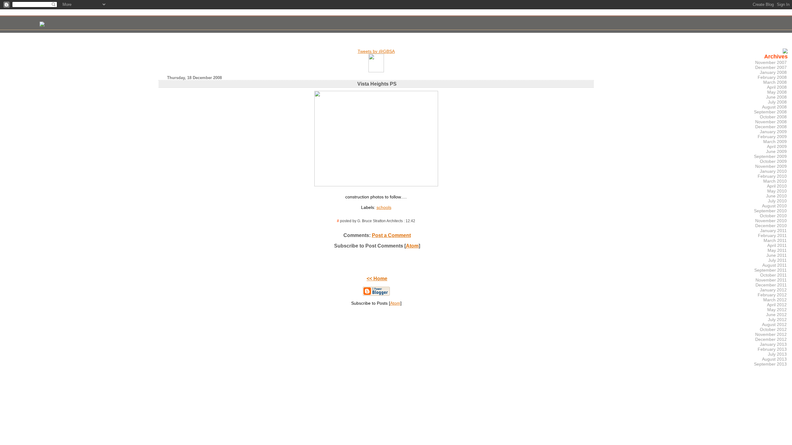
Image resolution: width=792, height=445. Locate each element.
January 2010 (773, 171)
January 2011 (773, 230)
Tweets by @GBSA (376, 51)
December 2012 (771, 339)
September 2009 (770, 156)
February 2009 (772, 136)
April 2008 (777, 87)
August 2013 (774, 359)
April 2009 (777, 146)
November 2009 (771, 166)
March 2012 (775, 299)
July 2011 (777, 260)
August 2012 (774, 324)
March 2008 (775, 82)
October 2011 (773, 275)
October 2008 (773, 116)
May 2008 (777, 92)
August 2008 (774, 106)
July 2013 (777, 354)
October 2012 (773, 329)
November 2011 (771, 280)
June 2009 (776, 151)
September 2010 (770, 210)
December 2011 (771, 284)
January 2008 (773, 72)
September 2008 (770, 111)
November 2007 (771, 62)
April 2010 (777, 186)
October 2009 (773, 161)
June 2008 (776, 97)
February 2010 (772, 176)
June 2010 (776, 195)
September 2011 (770, 270)
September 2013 (770, 364)
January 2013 (773, 344)
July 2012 (777, 319)
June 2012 (776, 314)
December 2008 (771, 126)
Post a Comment (391, 235)
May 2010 (777, 191)
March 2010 (775, 181)
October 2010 (773, 215)
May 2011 (777, 250)
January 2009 (773, 131)
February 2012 (772, 294)
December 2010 (771, 225)
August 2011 (774, 265)
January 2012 (773, 289)
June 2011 (776, 255)
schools (384, 207)
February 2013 (772, 349)
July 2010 (777, 200)
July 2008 (777, 102)
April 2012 (777, 304)
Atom (412, 245)
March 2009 (775, 141)
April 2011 (777, 245)
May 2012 (777, 309)
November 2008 (771, 121)
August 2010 (774, 205)
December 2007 (771, 67)
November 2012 (771, 334)
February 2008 (772, 77)
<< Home (377, 278)
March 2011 (775, 240)
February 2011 (772, 235)
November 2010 (771, 220)
